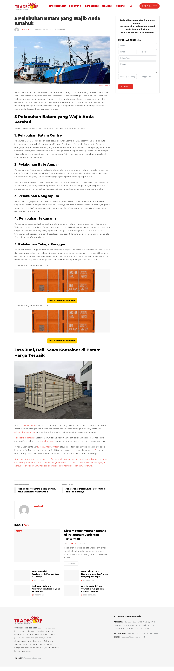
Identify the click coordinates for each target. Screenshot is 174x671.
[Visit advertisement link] (62, 475)
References (92, 6)
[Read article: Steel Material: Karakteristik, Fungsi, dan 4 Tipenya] (22, 575)
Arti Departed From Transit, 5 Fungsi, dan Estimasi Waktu (92, 589)
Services (107, 6)
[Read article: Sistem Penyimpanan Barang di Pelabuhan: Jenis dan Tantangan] (37, 545)
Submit (125, 86)
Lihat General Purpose (62, 301)
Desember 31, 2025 (89, 595)
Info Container (57, 6)
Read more (72, 563)
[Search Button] (131, 6)
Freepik (107, 85)
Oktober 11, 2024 (88, 580)
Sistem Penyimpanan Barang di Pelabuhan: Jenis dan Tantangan (85, 534)
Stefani (25, 30)
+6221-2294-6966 (150, 634)
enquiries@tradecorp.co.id (132, 637)
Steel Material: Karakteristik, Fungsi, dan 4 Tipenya (45, 574)
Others (120, 6)
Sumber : (101, 85)
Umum (62, 30)
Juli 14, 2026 (80, 543)
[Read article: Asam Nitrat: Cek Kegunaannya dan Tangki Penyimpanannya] (71, 575)
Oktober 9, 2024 (39, 595)
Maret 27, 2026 (38, 580)
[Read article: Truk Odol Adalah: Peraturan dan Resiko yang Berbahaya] (22, 590)
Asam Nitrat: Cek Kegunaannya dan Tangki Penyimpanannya (95, 574)
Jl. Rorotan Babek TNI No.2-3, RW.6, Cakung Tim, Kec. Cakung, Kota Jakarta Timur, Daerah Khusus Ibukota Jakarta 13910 (135, 625)
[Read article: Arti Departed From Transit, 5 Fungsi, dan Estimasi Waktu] (71, 590)
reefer (95, 450)
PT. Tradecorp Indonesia (31, 658)
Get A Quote (149, 6)
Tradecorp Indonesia (25, 628)
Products (75, 6)
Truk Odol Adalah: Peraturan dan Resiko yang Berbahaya (46, 589)
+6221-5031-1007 (134, 634)
